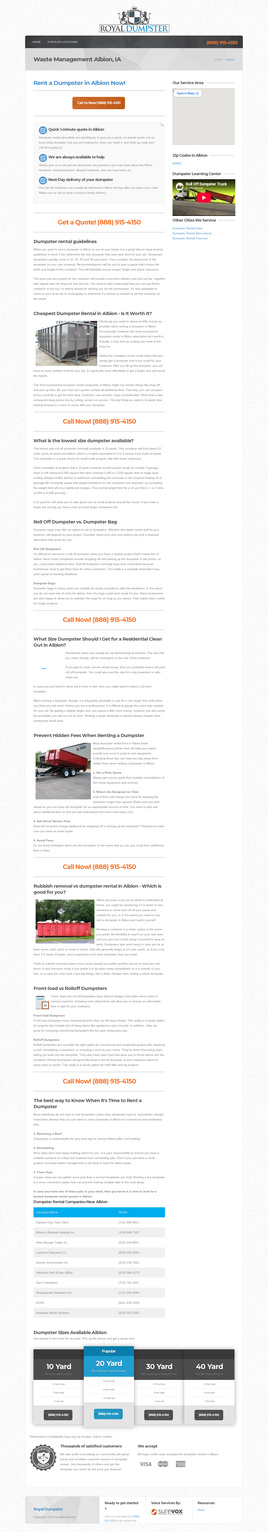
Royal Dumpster (48, 1509)
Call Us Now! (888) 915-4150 (98, 103)
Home (36, 42)
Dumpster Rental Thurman (190, 238)
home (217, 59)
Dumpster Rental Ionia (187, 228)
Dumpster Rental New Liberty (192, 233)
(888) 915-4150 (222, 42)
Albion (230, 59)
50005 (177, 163)
